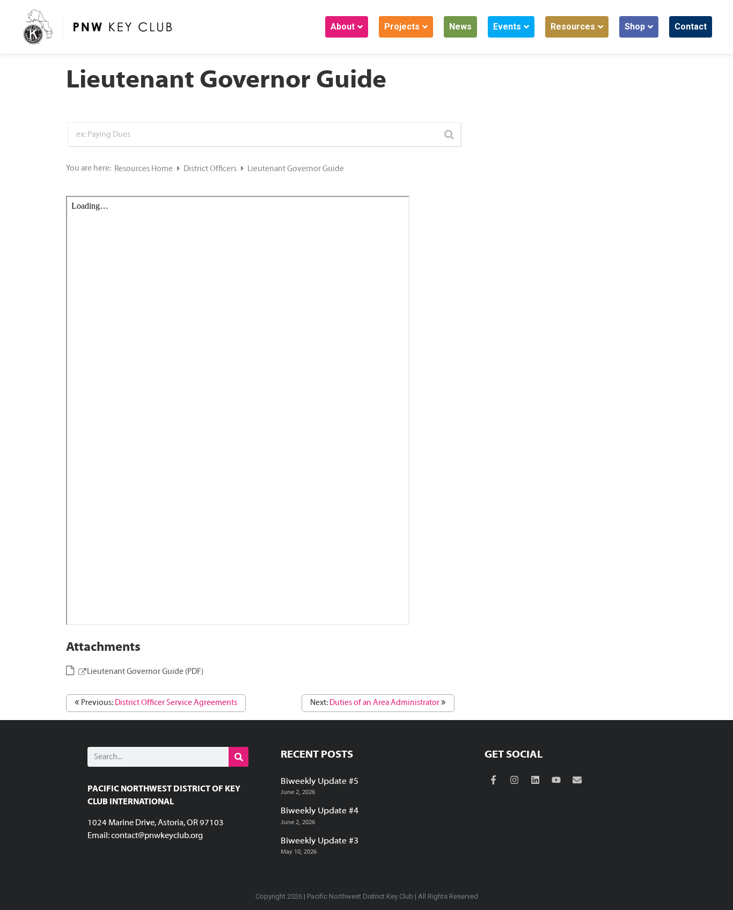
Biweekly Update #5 (319, 782)
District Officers (211, 169)
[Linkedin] (535, 780)
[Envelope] (577, 780)
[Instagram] (514, 780)
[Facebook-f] (494, 780)
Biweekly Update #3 (319, 841)
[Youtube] (556, 780)
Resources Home (144, 169)
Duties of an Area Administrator (384, 703)
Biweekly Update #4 (319, 811)
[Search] (238, 757)
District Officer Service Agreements (176, 703)
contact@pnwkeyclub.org (157, 836)
